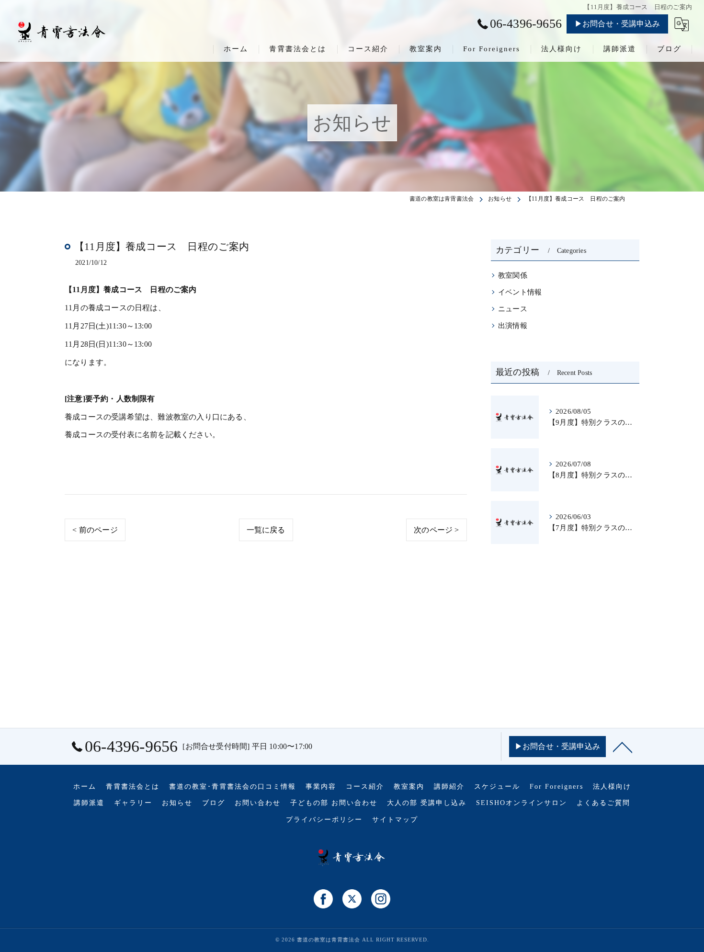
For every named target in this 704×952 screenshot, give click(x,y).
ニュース (512, 309)
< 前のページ (94, 530)
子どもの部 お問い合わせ (333, 802)
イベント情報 (520, 292)
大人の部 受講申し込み (426, 802)
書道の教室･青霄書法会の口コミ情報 (232, 786)
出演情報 (512, 325)
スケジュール (497, 786)
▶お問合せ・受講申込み (617, 24)
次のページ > (436, 530)
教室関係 (512, 275)
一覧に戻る (266, 530)
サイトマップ (395, 819)
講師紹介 (449, 786)
